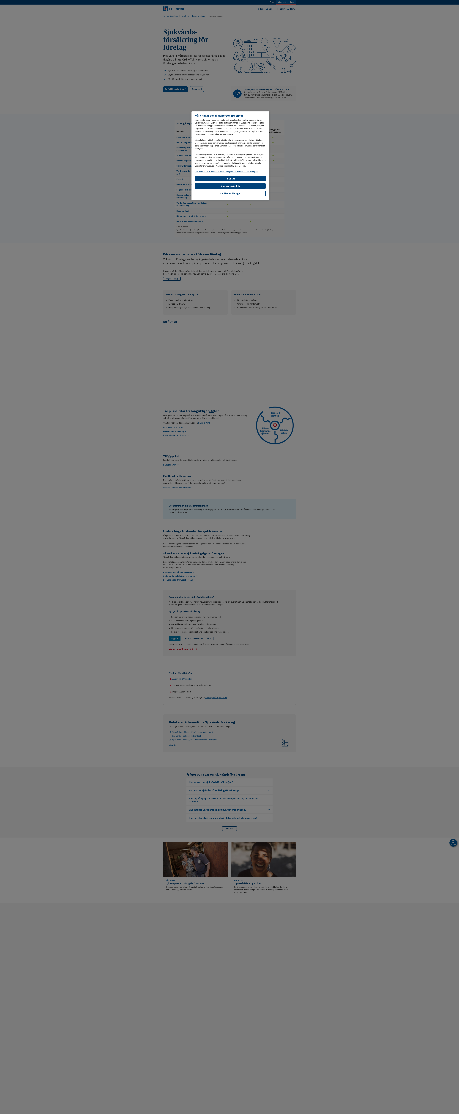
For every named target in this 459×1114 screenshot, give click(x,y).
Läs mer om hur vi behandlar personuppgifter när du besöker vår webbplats (226, 172)
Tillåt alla (230, 178)
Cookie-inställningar (230, 193)
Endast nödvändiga (230, 186)
